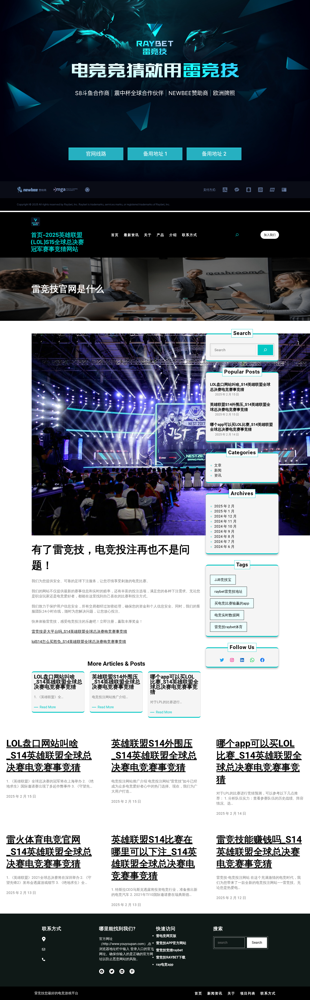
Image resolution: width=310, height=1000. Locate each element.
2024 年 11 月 (225, 521)
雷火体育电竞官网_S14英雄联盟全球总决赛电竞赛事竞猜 (49, 851)
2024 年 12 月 (225, 516)
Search (257, 943)
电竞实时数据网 (227, 615)
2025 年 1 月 (224, 511)
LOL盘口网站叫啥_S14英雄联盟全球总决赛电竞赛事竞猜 (240, 386)
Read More (48, 707)
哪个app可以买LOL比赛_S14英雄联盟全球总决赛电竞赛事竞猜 (241, 426)
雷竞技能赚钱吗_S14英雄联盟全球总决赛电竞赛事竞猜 (259, 851)
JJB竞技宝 (222, 580)
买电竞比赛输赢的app (231, 603)
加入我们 (270, 235)
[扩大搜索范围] (237, 234)
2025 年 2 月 (224, 506)
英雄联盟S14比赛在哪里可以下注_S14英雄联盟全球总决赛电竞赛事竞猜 (154, 857)
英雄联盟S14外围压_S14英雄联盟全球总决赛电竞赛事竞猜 (240, 406)
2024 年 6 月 (224, 546)
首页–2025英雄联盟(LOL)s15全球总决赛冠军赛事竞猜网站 (57, 241)
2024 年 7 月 (224, 541)
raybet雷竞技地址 (228, 591)
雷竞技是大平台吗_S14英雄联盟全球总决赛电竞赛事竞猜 (79, 631)
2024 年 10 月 (225, 526)
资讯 (217, 475)
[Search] (265, 350)
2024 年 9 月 (224, 531)
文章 (217, 465)
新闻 (217, 470)
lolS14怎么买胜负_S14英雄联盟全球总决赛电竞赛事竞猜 (79, 641)
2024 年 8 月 (224, 536)
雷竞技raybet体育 (228, 627)
